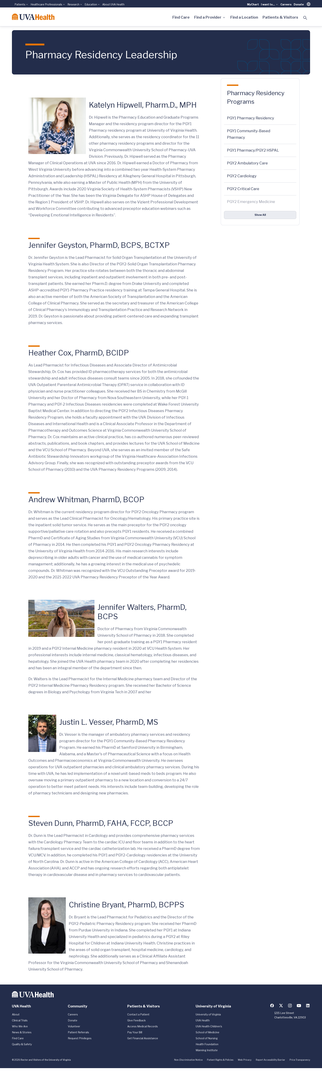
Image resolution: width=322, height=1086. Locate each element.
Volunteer (74, 1026)
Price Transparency (300, 1059)
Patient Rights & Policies (220, 1059)
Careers (285, 4)
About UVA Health (113, 4)
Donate (299, 4)
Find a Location (244, 17)
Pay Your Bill (134, 1032)
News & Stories (21, 1032)
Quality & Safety (22, 1044)
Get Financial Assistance (142, 1038)
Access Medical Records (142, 1026)
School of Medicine (207, 1032)
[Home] (33, 17)
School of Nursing (207, 1038)
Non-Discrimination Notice (188, 1059)
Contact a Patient (138, 1014)
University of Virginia (208, 1014)
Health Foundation (207, 1044)
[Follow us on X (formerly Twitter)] (281, 1005)
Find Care (181, 17)
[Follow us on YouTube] (299, 1005)
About (16, 1014)
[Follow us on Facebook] (272, 1005)
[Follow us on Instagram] (290, 1005)
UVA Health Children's (209, 1026)
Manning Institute (207, 1050)
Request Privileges (79, 1038)
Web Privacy (244, 1059)
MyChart (253, 4)
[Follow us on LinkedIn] (308, 1005)
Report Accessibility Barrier (270, 1059)
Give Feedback (136, 1020)
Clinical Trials (20, 1020)
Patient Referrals (78, 1032)
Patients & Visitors (280, 17)
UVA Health (203, 1020)
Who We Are (20, 1026)
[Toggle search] (305, 17)
